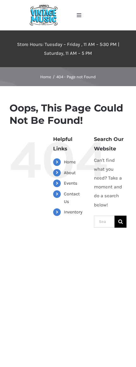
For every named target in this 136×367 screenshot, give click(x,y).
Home (70, 162)
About (70, 172)
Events (70, 183)
